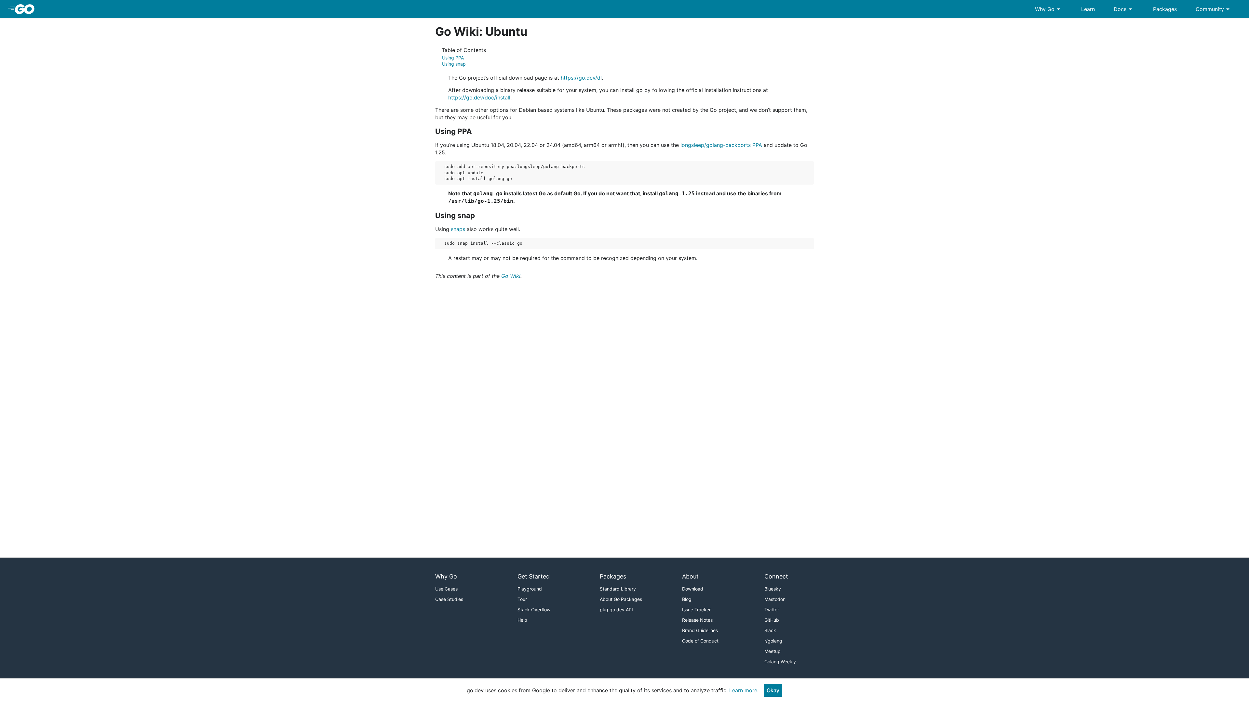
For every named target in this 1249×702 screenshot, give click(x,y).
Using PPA (453, 57)
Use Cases (446, 589)
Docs (1124, 9)
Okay (773, 690)
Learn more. (744, 690)
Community (1214, 9)
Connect (776, 576)
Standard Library (618, 589)
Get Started (533, 576)
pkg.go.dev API (616, 609)
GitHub (771, 620)
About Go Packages (621, 599)
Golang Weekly (780, 661)
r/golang (773, 641)
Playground (529, 589)
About (690, 576)
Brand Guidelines (700, 630)
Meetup (772, 651)
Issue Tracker (696, 609)
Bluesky (772, 589)
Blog (687, 599)
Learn (1088, 9)
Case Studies (449, 599)
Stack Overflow (533, 609)
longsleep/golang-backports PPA (721, 145)
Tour (522, 599)
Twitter (771, 609)
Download (692, 589)
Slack (770, 630)
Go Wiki (510, 276)
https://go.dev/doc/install (479, 97)
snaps (458, 229)
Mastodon (775, 599)
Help (522, 620)
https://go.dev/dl (581, 77)
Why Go (1048, 9)
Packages (1165, 9)
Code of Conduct (700, 641)
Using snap (454, 64)
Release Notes (697, 620)
